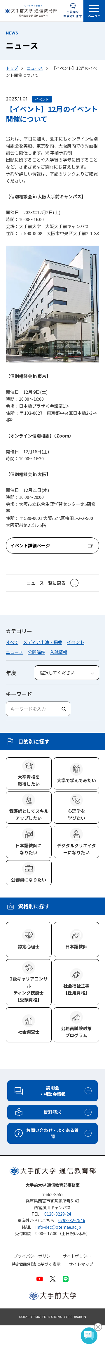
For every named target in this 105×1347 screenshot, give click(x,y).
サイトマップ (81, 1264)
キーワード (19, 693)
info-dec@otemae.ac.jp (58, 1227)
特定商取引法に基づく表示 (36, 1264)
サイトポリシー (77, 1256)
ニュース (14, 652)
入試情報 (58, 652)
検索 (63, 709)
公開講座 (36, 652)
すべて (12, 642)
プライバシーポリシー (34, 1256)
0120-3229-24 (57, 1214)
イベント (75, 642)
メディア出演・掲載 (42, 642)
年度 (11, 672)
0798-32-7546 (71, 1220)
